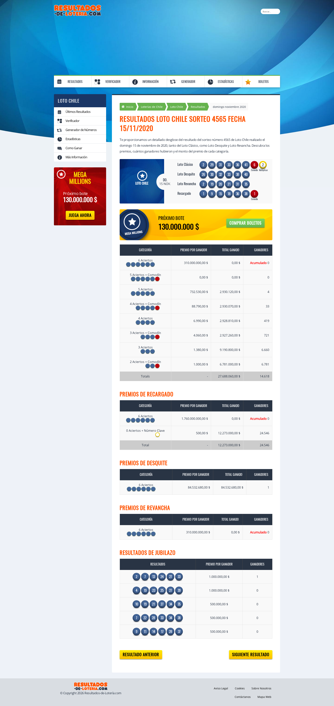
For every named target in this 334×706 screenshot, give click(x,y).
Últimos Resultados (78, 112)
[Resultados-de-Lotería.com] (77, 7)
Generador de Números (81, 130)
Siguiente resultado (250, 654)
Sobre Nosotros (261, 688)
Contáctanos (243, 697)
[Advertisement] (167, 45)
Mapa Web (264, 697)
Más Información (76, 157)
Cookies (240, 688)
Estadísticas (226, 82)
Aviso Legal (221, 688)
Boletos (263, 82)
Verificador (112, 82)
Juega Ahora (80, 215)
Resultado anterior (141, 654)
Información (150, 82)
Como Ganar (74, 148)
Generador (188, 82)
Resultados (75, 82)
